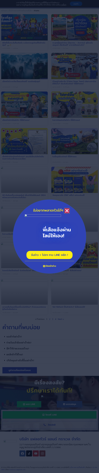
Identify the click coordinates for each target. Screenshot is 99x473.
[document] (49, 236)
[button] (67, 210)
